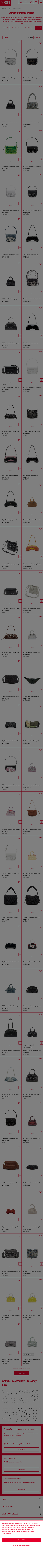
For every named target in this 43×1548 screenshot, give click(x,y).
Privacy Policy (27, 1531)
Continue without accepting (21, 1545)
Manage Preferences (8, 1531)
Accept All (21, 1540)
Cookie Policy (6, 1533)
